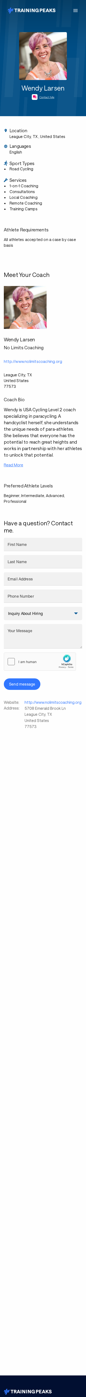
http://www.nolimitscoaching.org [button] (33, 361)
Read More (13, 465)
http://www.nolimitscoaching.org (53, 702)
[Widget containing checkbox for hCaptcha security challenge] (40, 662)
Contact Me (46, 97)
